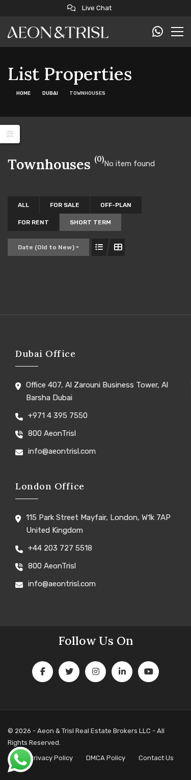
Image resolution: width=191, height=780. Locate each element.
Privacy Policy (51, 758)
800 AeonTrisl (52, 433)
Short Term (90, 222)
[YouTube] (148, 671)
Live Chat (96, 8)
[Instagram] (95, 671)
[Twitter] (69, 671)
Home (23, 93)
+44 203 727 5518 (60, 548)
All (23, 205)
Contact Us (156, 758)
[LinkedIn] (122, 671)
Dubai (50, 93)
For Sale (64, 205)
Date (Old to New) (46, 247)
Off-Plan (115, 205)
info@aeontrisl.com (62, 451)
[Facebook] (42, 671)
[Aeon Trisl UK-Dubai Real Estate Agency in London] (58, 31)
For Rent (33, 222)
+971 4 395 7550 (58, 415)
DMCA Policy (105, 758)
